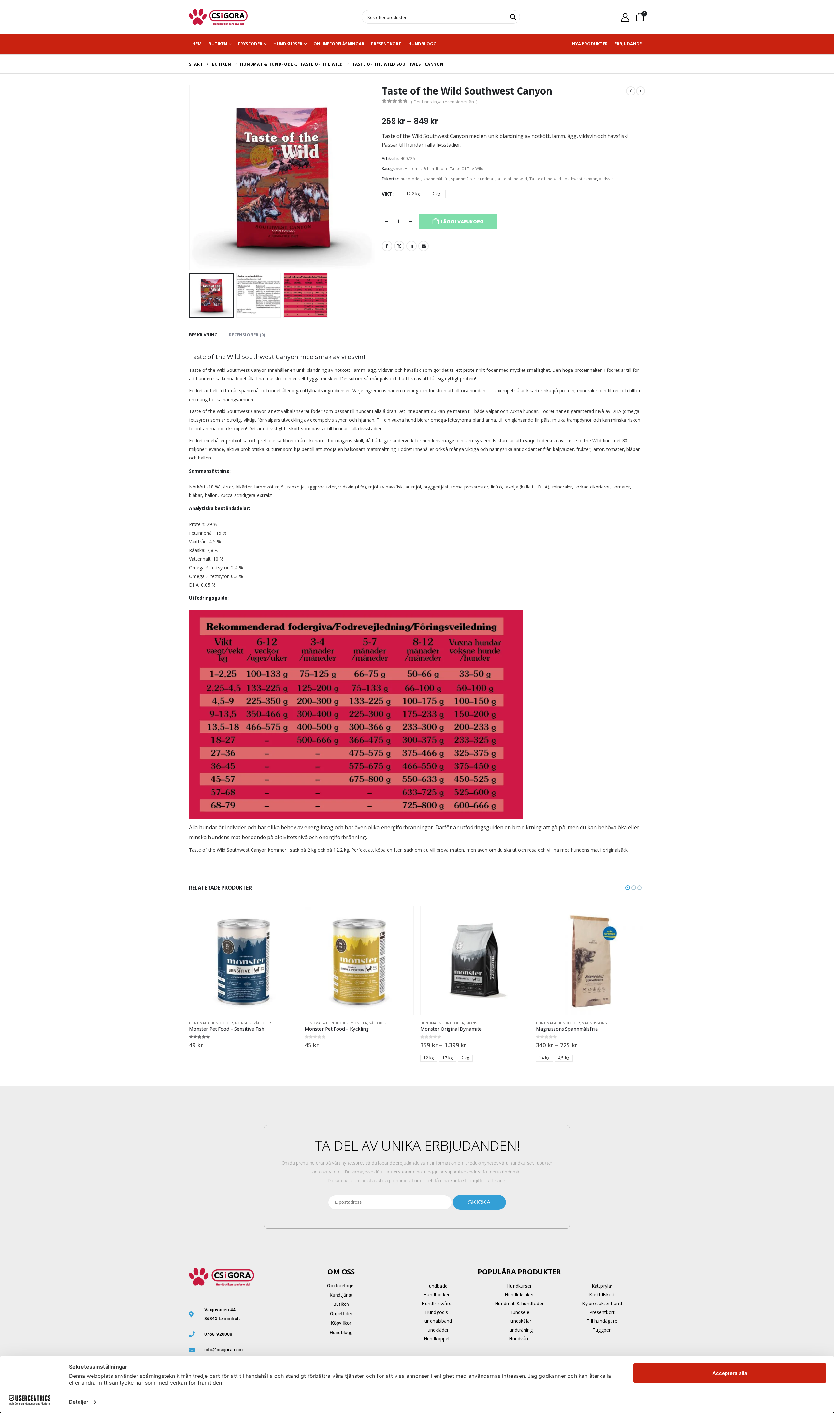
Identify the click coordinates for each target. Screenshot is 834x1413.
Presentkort (386, 44)
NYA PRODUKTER (590, 44)
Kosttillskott (602, 1294)
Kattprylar (602, 1286)
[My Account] (625, 17)
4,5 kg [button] (563, 1058)
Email (423, 246)
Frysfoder (250, 44)
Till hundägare (602, 1321)
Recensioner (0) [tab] (247, 335)
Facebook (387, 246)
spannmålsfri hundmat (473, 179)
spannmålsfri (436, 179)
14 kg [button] (544, 1058)
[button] (190, 178)
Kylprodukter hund (602, 1303)
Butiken (217, 44)
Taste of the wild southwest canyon (563, 179)
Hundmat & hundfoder (426, 168)
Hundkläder (436, 1330)
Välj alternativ (518, 917)
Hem (197, 44)
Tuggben (602, 1330)
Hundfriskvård (437, 1303)
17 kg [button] (447, 1058)
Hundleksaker (519, 1294)
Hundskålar (519, 1321)
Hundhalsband (436, 1321)
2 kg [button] (436, 194)
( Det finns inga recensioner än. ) (444, 102)
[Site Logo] (218, 17)
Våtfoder (262, 1023)
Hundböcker (437, 1294)
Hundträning (519, 1330)
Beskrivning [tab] (203, 335)
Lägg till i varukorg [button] (287, 917)
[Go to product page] (243, 960)
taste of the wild (511, 179)
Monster (243, 1023)
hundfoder (411, 179)
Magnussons (594, 1023)
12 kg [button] (429, 1058)
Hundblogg (422, 44)
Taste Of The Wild (466, 168)
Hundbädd (436, 1286)
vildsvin (606, 179)
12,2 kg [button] (413, 194)
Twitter (399, 246)
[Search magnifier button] (513, 17)
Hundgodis (436, 1312)
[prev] (630, 90)
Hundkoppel (437, 1338)
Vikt (387, 194)
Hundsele (519, 1312)
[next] (640, 90)
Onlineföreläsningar (338, 44)
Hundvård (519, 1338)
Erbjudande (628, 44)
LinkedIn (411, 246)
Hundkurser (287, 44)
